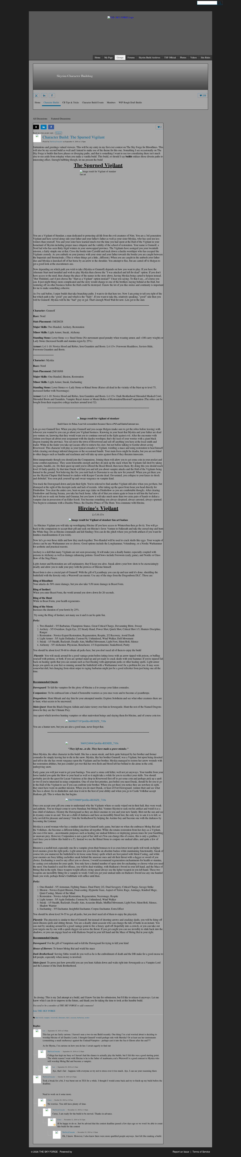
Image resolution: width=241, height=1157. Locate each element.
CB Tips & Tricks (70, 102)
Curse (50, 1100)
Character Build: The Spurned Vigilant (74, 137)
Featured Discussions (60, 118)
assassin (73, 1017)
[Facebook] (52, 95)
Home (37, 102)
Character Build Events (93, 102)
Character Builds (51, 102)
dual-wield (39, 1017)
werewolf (54, 1017)
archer (87, 1017)
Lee (44, 1031)
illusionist (62, 1017)
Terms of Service (201, 1151)
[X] (36, 95)
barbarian (80, 1017)
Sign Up (227, 2)
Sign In (235, 2)
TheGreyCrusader (56, 141)
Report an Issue (181, 1151)
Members (111, 102)
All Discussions (40, 118)
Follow (58, 133)
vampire (47, 1017)
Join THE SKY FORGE (44, 1010)
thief (68, 1017)
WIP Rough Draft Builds (130, 102)
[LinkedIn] (44, 95)
